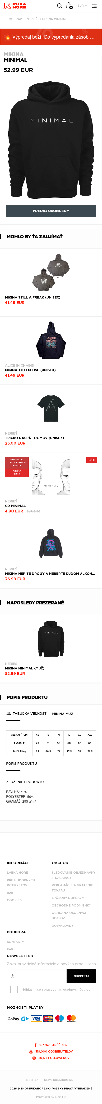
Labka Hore (17, 872)
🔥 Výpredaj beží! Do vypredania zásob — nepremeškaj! (53, 36)
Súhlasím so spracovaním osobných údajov (56, 989)
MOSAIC (60, 1097)
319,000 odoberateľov (53, 1051)
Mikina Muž (62, 714)
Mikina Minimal (54, 19)
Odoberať (81, 976)
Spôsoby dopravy (68, 898)
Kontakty (15, 942)
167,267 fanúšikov (53, 1045)
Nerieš (32, 19)
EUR (81, 5)
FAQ (10, 949)
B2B (10, 893)
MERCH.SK (31, 1080)
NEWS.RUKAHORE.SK (58, 1080)
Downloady (62, 925)
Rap (19, 19)
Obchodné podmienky (71, 905)
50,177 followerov (53, 1058)
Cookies (14, 900)
